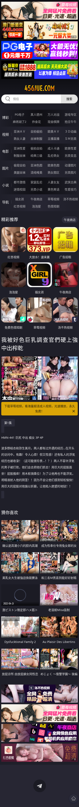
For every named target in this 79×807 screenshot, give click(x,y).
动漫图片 (70, 165)
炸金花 (36, 122)
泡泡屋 (36, 206)
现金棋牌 (53, 122)
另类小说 (36, 189)
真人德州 (36, 114)
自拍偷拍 (36, 131)
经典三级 (36, 155)
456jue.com (39, 88)
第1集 (8, 423)
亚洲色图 (36, 165)
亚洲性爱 (19, 148)
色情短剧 (53, 206)
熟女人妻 (19, 139)
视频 (5, 134)
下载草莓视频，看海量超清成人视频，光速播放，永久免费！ (39, 408)
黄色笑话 (53, 189)
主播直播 (53, 139)
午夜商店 (36, 199)
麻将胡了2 (19, 122)
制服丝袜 (19, 155)
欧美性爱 (70, 148)
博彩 (5, 117)
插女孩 (19, 199)
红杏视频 (19, 206)
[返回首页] (73, 798)
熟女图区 (53, 172)
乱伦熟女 (53, 155)
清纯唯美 (36, 172)
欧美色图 (53, 165)
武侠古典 (70, 182)
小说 (5, 185)
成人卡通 (53, 148)
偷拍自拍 (36, 148)
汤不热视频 (70, 199)
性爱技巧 (70, 189)
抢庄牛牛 (70, 122)
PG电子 (19, 114)
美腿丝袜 (19, 172)
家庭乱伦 (36, 182)
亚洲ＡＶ (19, 131)
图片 (5, 168)
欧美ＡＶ (53, 131)
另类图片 (70, 172)
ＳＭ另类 (70, 139)
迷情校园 (19, 189)
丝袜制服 (36, 139)
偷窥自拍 (19, 165)
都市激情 (19, 182)
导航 (5, 202)
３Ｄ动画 (70, 131)
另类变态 (70, 155)
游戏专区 (70, 114)
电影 (5, 151)
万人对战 (53, 114)
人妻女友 (53, 182)
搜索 (69, 99)
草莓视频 (53, 199)
